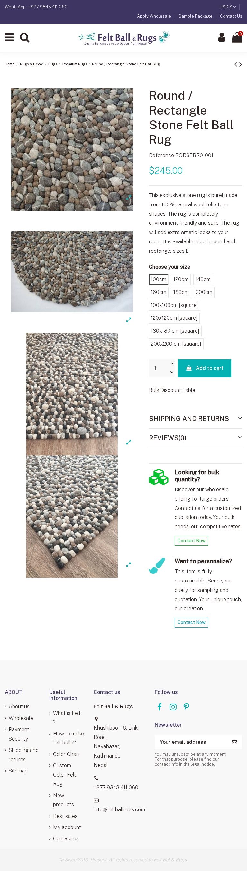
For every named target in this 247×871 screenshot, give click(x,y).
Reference (161, 155)
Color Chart (66, 754)
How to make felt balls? (68, 738)
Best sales (65, 816)
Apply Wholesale (154, 16)
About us (19, 707)
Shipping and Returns (189, 418)
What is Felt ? (67, 717)
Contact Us (231, 16)
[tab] (195, 419)
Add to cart (210, 368)
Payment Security (19, 734)
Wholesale (21, 718)
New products (63, 800)
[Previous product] (236, 64)
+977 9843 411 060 (116, 787)
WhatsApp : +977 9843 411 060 (36, 7)
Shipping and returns (24, 754)
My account (67, 827)
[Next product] (240, 64)
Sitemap (18, 771)
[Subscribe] (234, 742)
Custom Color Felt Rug (64, 774)
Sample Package (196, 16)
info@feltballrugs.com (119, 810)
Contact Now (192, 540)
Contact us (66, 839)
